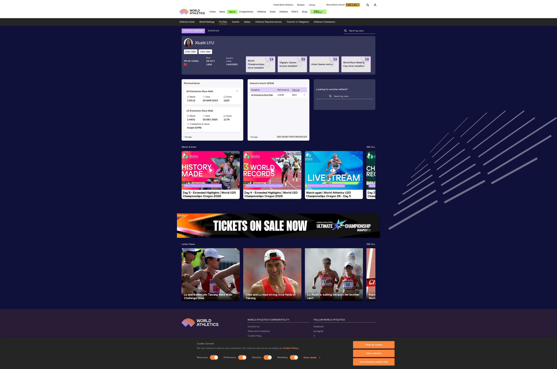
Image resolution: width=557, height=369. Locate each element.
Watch (232, 11)
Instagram (318, 331)
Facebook (319, 326)
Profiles (223, 21)
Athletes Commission (324, 21)
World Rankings (207, 21)
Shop (304, 11)
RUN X (295, 11)
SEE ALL (371, 147)
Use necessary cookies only (374, 362)
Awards (235, 21)
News (222, 11)
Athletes (261, 11)
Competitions (246, 11)
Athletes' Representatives (268, 21)
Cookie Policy (290, 348)
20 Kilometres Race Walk (262, 95)
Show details (310, 357)
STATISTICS (213, 31)
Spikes (247, 21)
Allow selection (374, 353)
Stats (273, 11)
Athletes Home (187, 21)
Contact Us (253, 326)
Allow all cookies (373, 345)
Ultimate (283, 11)
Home (213, 11)
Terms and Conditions (259, 331)
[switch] (242, 357)
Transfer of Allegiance (297, 21)
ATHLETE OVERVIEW (193, 31)
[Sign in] (375, 5)
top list (296, 90)
